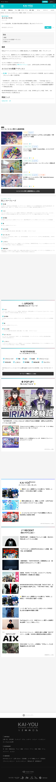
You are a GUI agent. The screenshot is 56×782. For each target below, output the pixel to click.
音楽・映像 (38, 749)
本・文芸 (5, 749)
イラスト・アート (15, 12)
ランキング (18, 739)
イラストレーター (9, 358)
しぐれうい (5, 241)
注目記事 (11, 739)
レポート (29, 739)
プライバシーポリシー (9, 761)
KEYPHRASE (29, 351)
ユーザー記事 (41, 174)
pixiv (25, 358)
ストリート (6, 751)
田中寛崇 (5, 217)
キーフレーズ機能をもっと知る (28, 373)
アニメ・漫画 (19, 749)
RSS (37, 730)
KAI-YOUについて (7, 758)
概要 (5, 37)
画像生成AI (5, 248)
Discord (30, 730)
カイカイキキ (7, 18)
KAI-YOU (2, 12)
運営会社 (30, 761)
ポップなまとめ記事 (8, 742)
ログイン (52, 1)
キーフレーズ (7, 12)
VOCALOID (8, 362)
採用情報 (37, 761)
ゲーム (25, 132)
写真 (19, 358)
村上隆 (24, 12)
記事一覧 (5, 739)
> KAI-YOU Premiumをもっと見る (47, 523)
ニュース (31, 132)
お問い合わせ (17, 758)
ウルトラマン (46, 362)
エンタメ (12, 751)
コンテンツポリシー (21, 761)
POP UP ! (29, 381)
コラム (23, 739)
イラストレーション (44, 358)
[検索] (54, 6)
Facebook (22, 730)
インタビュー (41, 739)
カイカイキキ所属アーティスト (12, 39)
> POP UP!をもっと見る (49, 449)
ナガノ (4, 211)
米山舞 (33, 358)
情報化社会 (12, 749)
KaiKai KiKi (5, 101)
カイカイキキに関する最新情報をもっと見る (28, 191)
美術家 (20, 12)
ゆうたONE (5, 229)
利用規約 (43, 758)
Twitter (19, 730)
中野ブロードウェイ (22, 64)
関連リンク (7, 41)
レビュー (34, 739)
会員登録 (45, 1)
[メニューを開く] (2, 6)
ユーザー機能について (33, 758)
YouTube (26, 730)
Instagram (33, 730)
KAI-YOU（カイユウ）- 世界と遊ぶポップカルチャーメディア (28, 6)
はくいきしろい (6, 234)
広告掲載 (24, 758)
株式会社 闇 (36, 362)
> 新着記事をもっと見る (49, 654)
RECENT (29, 530)
